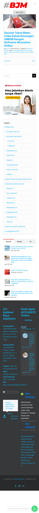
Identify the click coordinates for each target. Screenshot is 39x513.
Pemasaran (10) (12, 165)
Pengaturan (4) (12, 212)
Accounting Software (18, 50)
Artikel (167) (9, 127)
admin (7, 48)
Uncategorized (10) (12, 231)
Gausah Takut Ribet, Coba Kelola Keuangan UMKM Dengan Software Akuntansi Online (19, 39)
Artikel (6, 50)
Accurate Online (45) (14, 136)
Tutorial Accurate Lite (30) (14, 184)
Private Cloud (28, 50)
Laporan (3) (11, 198)
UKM (5, 54)
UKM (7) (9, 174)
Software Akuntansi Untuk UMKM (24, 52)
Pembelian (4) (12, 207)
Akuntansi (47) (12, 151)
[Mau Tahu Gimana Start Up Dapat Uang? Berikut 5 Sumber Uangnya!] (7, 280)
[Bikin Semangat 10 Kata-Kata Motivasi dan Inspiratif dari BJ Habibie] (7, 292)
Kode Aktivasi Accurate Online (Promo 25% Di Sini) (22, 247)
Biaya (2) (10, 188)
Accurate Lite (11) (13, 132)
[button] (28, 395)
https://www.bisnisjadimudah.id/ (15, 385)
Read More (7, 61)
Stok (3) (9, 222)
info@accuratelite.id (10, 374)
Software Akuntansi (9, 52)
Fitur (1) (11, 141)
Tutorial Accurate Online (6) (15, 226)
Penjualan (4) (11, 217)
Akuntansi (29, 48)
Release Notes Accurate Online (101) (18, 179)
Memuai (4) (11, 203)
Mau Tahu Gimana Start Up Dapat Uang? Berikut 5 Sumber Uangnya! (22, 281)
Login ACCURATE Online (19, 270)
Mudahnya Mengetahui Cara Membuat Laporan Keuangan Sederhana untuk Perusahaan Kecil (21, 259)
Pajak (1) (10, 160)
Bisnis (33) (10, 155)
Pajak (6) (12, 146)
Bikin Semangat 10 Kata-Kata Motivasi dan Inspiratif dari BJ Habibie (22, 293)
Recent (19, 241)
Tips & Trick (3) (12, 170)
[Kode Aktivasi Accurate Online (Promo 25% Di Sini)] (7, 247)
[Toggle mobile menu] (35, 3)
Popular (8, 241)
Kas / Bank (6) (12, 193)
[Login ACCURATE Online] (7, 271)
